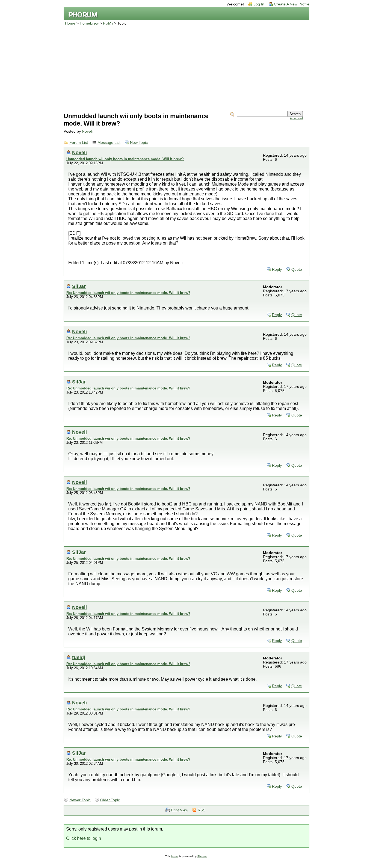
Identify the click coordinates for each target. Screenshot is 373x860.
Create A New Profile (291, 4)
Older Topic (110, 800)
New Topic (139, 143)
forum (174, 856)
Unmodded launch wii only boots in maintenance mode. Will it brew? (125, 159)
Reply (277, 269)
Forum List (78, 143)
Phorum (202, 856)
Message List (108, 143)
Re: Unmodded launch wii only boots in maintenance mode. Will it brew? (128, 293)
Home (70, 23)
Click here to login (83, 838)
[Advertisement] (186, 68)
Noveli (87, 131)
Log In (258, 4)
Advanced (296, 118)
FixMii (108, 23)
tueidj (78, 657)
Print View (179, 810)
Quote (296, 269)
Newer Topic (80, 800)
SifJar (79, 286)
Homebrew (89, 23)
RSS (201, 810)
